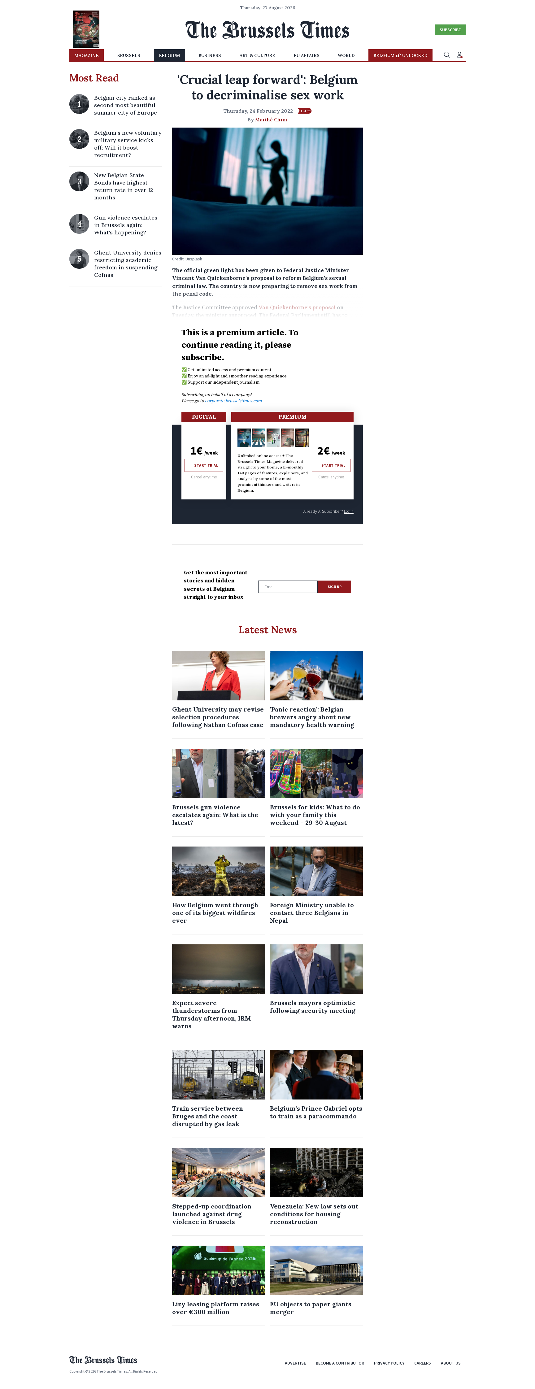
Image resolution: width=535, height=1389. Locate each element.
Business (209, 55)
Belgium (169, 55)
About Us (451, 1363)
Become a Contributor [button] (340, 1363)
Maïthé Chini (271, 119)
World (346, 55)
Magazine (86, 55)
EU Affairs (307, 55)
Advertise (295, 1363)
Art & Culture (257, 55)
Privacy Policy (389, 1363)
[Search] (447, 55)
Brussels (128, 55)
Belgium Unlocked (400, 55)
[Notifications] (459, 55)
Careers (422, 1363)
